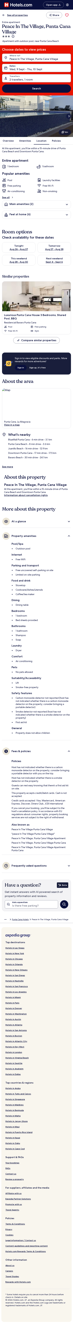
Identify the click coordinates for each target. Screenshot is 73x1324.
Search (36, 88)
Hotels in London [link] (13, 1052)
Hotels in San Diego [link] (15, 975)
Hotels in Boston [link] (13, 1035)
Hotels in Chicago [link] (14, 959)
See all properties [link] (17, 15)
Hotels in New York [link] (14, 953)
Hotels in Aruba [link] (13, 1088)
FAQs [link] (7, 1168)
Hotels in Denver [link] (13, 1008)
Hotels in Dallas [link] (13, 1074)
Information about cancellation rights (26, 495)
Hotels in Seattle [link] (13, 1063)
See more (7, 466)
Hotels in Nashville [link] (14, 981)
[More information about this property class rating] (13, 36)
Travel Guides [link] (12, 1276)
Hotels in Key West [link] (14, 1046)
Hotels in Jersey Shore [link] (16, 1121)
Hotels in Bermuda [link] (14, 1110)
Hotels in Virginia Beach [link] (17, 1057)
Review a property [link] (14, 1179)
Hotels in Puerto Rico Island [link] (18, 1132)
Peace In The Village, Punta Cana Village (34, 59)
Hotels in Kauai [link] (12, 1137)
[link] (67, 15)
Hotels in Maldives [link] (14, 1104)
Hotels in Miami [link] (13, 997)
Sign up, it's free (37, 367)
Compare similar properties (38, 340)
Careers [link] (9, 1271)
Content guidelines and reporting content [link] (26, 1246)
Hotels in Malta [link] (13, 1115)
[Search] (64, 904)
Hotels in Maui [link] (12, 1126)
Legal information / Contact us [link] (20, 1240)
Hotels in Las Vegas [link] (14, 948)
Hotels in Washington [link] (16, 1013)
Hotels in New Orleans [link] (16, 970)
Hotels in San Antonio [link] (16, 1030)
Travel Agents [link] (12, 1209)
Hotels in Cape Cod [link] (15, 1148)
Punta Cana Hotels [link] (20, 919)
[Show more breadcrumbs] (5, 919)
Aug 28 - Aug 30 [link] (19, 261)
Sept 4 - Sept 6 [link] (54, 261)
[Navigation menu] (67, 5)
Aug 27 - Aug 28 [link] (54, 249)
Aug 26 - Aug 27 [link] (19, 249)
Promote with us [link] (13, 1204)
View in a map (12, 424)
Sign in (20, 367)
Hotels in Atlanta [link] (13, 1024)
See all (6, 197)
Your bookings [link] (12, 1162)
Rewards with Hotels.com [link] (18, 1282)
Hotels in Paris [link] (12, 1002)
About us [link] (9, 1265)
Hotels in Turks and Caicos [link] (18, 1093)
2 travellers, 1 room (21, 79)
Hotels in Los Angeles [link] (16, 992)
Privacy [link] (8, 1229)
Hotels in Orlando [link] (14, 964)
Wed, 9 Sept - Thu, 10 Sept (26, 69)
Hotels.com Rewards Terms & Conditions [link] (25, 1251)
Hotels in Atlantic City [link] (16, 1041)
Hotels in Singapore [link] (15, 1099)
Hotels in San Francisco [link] (16, 986)
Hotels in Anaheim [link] (14, 1068)
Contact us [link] (10, 1173)
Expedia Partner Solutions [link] (18, 1199)
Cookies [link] (9, 1235)
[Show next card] (69, 116)
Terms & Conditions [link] (15, 1224)
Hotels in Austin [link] (13, 1019)
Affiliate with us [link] (13, 1193)
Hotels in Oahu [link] (12, 1143)
